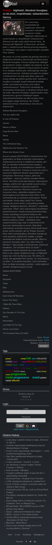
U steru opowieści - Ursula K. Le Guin (22, 462)
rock (34, 358)
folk (28, 358)
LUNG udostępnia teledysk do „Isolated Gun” (26, 481)
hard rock (18, 365)
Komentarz (44, 346)
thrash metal (19, 362)
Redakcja (27, 535)
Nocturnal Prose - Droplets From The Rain (24, 478)
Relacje (7, 10)
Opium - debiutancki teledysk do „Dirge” (23, 512)
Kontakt (19, 541)
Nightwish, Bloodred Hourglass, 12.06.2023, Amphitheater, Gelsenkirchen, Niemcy (26, 14)
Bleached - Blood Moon (16, 523)
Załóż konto (18, 429)
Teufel (46, 340)
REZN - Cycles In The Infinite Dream (22, 514)
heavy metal (32, 368)
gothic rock (30, 365)
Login (5, 404)
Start (10, 535)
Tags (5, 351)
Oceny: (25, 397)
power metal (16, 358)
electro (31, 361)
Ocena (6, 389)
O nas (17, 535)
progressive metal (27, 377)
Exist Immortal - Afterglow (17, 470)
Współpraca (39, 535)
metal (17, 371)
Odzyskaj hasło (32, 429)
